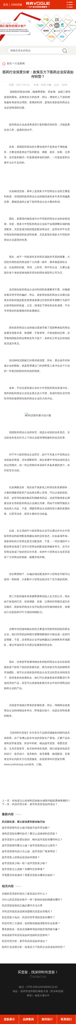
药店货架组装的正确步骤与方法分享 (22, 905)
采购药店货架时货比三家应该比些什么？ (25, 893)
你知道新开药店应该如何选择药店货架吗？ (26, 935)
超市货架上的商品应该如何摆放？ (21, 857)
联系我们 (66, 1019)
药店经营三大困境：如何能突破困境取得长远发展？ (31, 923)
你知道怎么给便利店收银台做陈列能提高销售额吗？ (41, 800)
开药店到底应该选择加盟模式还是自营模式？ (27, 911)
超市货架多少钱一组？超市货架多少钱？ (25, 863)
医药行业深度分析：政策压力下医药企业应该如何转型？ (33, 947)
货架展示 (9, 1019)
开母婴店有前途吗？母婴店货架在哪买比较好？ (28, 875)
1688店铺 (16, 4)
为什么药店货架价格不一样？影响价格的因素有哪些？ (32, 899)
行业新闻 (20, 63)
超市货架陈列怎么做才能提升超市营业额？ (26, 827)
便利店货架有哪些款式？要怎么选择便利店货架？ (30, 833)
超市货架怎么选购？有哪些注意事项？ (23, 869)
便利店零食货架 (13, 743)
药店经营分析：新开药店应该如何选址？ (35, 804)
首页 (5, 4)
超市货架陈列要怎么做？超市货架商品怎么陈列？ (30, 845)
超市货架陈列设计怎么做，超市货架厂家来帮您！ (30, 851)
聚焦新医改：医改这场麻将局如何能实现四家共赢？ (31, 929)
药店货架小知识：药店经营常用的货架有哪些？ (28, 917)
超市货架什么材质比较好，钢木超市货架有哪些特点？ (32, 839)
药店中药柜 (30, 743)
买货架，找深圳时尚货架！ (38, 972)
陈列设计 (47, 1019)
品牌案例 (28, 1019)
